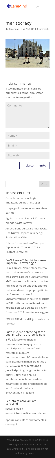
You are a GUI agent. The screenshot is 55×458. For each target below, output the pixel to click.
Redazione (14, 28)
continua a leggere (37, 312)
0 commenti (43, 28)
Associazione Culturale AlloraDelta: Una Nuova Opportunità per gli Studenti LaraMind (27, 233)
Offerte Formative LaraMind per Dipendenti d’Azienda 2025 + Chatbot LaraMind (25, 247)
